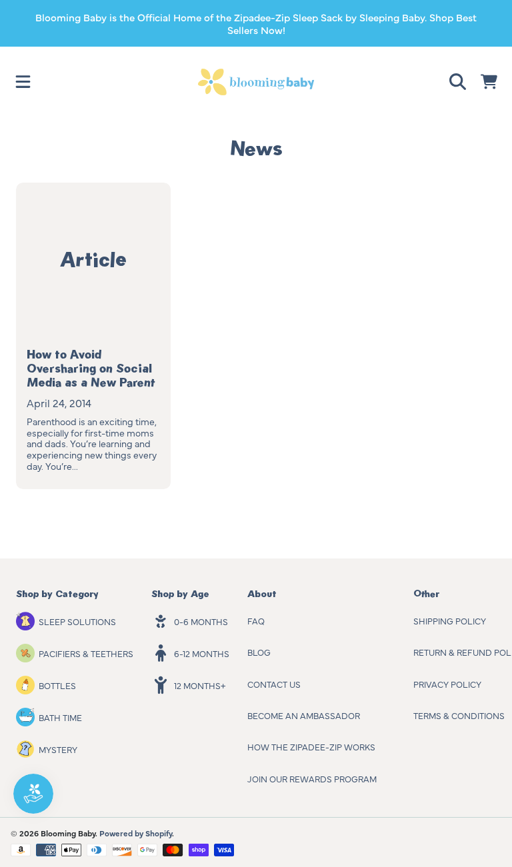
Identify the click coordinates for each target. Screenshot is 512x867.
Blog (259, 652)
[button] (23, 82)
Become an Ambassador (303, 715)
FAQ (256, 620)
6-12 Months (201, 653)
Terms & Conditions (459, 715)
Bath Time (60, 717)
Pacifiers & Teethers (86, 653)
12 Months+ (199, 685)
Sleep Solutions (77, 621)
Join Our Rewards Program (312, 778)
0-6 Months (201, 621)
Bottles (57, 685)
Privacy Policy (447, 684)
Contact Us (274, 684)
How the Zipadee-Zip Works (311, 746)
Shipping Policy (449, 620)
